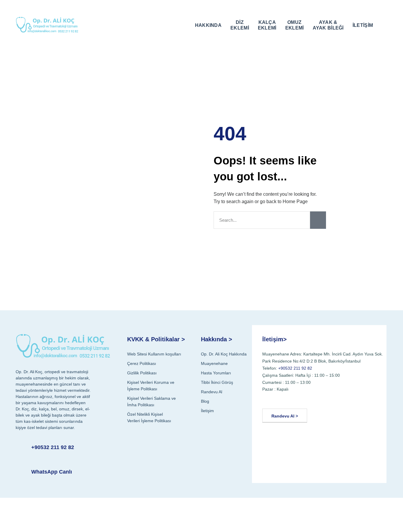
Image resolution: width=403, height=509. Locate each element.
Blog (205, 401)
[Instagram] (297, 399)
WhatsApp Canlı (51, 472)
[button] (383, 24)
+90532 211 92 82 (52, 447)
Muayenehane (214, 363)
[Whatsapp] (325, 399)
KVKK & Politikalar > (156, 339)
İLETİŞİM (363, 25)
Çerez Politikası (141, 363)
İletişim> (274, 339)
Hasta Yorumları (216, 373)
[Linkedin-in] (311, 399)
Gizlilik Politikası (142, 373)
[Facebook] (268, 399)
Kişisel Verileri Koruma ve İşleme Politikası (150, 385)
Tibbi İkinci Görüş (217, 382)
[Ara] (318, 220)
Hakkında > (216, 339)
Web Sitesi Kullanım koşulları (154, 354)
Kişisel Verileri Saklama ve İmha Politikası (151, 401)
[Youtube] (282, 399)
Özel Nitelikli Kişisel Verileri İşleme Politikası (149, 417)
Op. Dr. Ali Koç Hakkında (224, 354)
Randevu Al (211, 391)
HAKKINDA (208, 25)
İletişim (207, 410)
